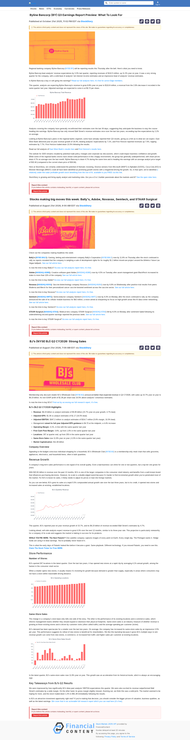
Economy (58, 9)
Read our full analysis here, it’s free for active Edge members (97, 81)
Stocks (33, 9)
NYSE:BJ (79, 395)
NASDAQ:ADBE (43, 272)
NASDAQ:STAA (51, 312)
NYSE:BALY (41, 257)
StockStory (87, 21)
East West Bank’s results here (62, 149)
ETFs (49, 9)
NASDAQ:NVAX (44, 285)
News (41, 9)
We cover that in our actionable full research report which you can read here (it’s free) (87, 701)
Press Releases (83, 9)
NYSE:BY (69, 68)
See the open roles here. (147, 177)
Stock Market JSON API (106, 724)
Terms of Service (128, 736)
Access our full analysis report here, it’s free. (73, 268)
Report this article (40, 191)
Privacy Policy (110, 736)
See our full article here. (52, 263)
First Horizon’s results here (90, 149)
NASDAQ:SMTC (45, 297)
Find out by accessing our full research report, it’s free (75, 402)
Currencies (69, 9)
